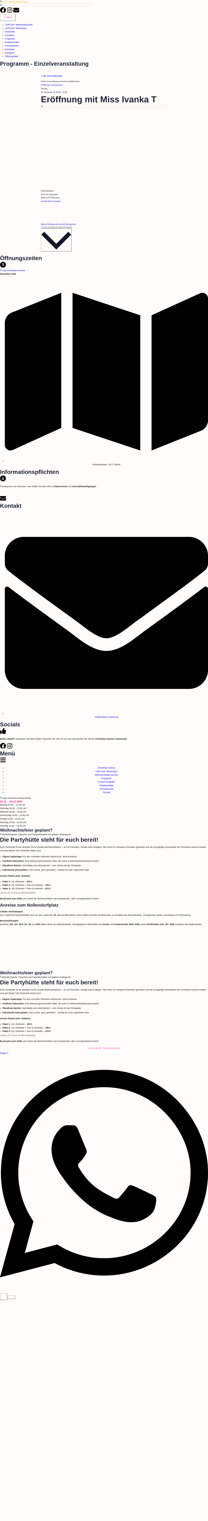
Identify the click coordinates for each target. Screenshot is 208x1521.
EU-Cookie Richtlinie (122, 493)
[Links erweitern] (3, 1296)
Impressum (61, 493)
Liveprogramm (56, 85)
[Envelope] (16, 10)
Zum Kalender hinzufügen (56, 228)
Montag (44, 89)
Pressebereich (12, 46)
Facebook (9, 49)
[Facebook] (3, 10)
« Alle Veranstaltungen (51, 76)
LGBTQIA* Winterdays (15, 28)
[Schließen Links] (11, 1297)
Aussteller (9, 35)
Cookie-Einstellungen (142, 493)
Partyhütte (10, 32)
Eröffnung (45, 85)
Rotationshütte (12, 42)
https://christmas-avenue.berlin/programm (58, 224)
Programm (10, 39)
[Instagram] (10, 10)
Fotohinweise (105, 493)
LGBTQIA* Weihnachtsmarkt (18, 25)
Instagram (9, 53)
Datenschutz (75, 493)
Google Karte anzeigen (51, 201)
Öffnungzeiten (11, 56)
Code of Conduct (90, 493)
